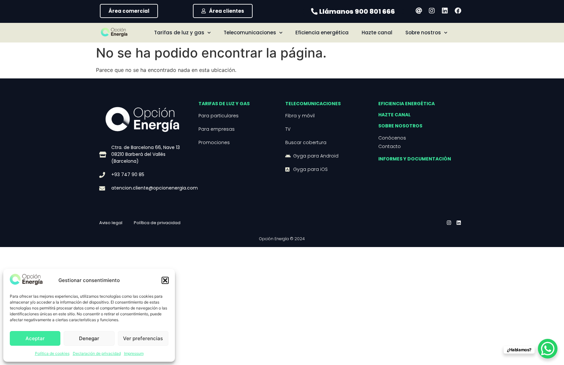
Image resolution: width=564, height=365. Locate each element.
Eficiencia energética (322, 32)
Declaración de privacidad (97, 353)
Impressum (134, 353)
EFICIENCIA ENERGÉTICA (406, 103)
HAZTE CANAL (394, 114)
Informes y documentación (414, 159)
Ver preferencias (143, 338)
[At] (418, 10)
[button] (165, 280)
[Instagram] (431, 10)
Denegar (89, 338)
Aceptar (35, 338)
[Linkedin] (444, 10)
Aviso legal (110, 223)
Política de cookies (52, 353)
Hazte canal (377, 32)
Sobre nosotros (400, 126)
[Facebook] (457, 10)
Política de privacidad (157, 223)
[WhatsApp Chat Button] (547, 348)
